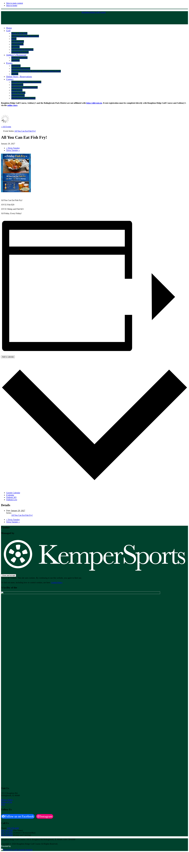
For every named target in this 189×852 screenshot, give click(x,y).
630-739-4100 (13, 828)
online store (12, 105)
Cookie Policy (56, 582)
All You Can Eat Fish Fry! (22, 515)
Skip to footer (11, 5)
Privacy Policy (7, 800)
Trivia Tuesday (13, 148)
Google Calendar (13, 493)
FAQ (3, 804)
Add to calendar (8, 357)
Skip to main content (14, 3)
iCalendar (10, 495)
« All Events (6, 127)
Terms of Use (6, 802)
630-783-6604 (7, 835)
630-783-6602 (7, 833)
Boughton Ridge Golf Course (94, 12)
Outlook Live (11, 500)
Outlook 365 (11, 497)
